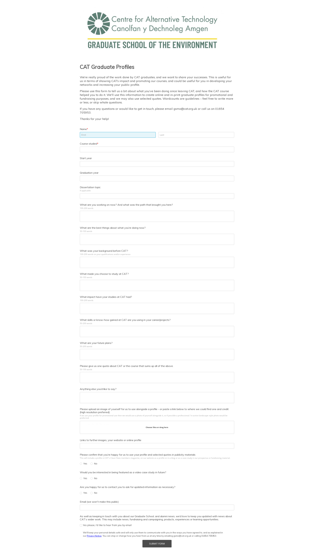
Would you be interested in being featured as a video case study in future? (123, 472)
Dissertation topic (90, 187)
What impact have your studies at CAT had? (106, 296)
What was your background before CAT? (104, 250)
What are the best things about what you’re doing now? (113, 227)
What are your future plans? (96, 343)
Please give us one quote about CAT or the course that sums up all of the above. (126, 366)
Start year (86, 158)
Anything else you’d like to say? (98, 389)
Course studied (88, 143)
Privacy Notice (94, 536)
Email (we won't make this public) (99, 501)
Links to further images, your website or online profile (110, 440)
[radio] (81, 463)
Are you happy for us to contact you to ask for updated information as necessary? (127, 487)
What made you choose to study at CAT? (104, 273)
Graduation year (89, 172)
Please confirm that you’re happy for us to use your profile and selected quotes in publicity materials (137, 454)
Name (83, 129)
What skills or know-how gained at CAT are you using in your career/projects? (125, 319)
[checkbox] (81, 525)
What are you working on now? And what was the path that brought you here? (126, 204)
